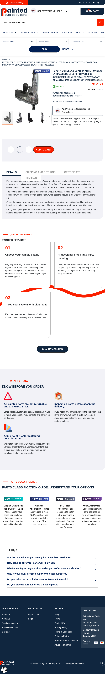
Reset (65, 49)
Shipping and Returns (40, 172)
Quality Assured (52, 349)
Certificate (72, 172)
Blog (57, 614)
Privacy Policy (61, 627)
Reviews (31, 178)
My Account (33, 614)
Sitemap (6, 632)
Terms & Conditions (63, 632)
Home (4, 59)
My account (84, 2)
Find (44, 49)
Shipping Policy (62, 636)
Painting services (10, 623)
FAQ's (57, 619)
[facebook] (102, 663)
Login (98, 2)
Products (6, 614)
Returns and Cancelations (66, 640)
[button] (19, 117)
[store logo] (14, 12)
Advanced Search (63, 645)
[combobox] (52, 22)
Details (11, 172)
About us (6, 619)
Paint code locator (10, 627)
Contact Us (60, 623)
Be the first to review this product (67, 102)
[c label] (42, 71)
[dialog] (4, 670)
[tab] (11, 172)
